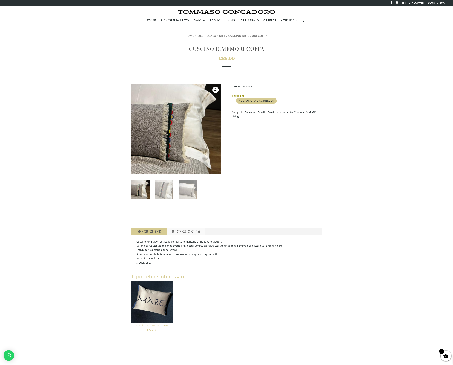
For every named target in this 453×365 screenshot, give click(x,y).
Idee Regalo (249, 20)
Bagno (215, 20)
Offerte (270, 20)
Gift (222, 35)
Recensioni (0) (186, 231)
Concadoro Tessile (255, 112)
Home (189, 35)
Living (230, 20)
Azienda (288, 20)
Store (151, 20)
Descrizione (148, 231)
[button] (215, 90)
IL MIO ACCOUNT (413, 3)
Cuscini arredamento (280, 112)
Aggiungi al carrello (256, 100)
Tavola (199, 20)
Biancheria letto (174, 20)
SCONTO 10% (436, 3)
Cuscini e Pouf (302, 112)
